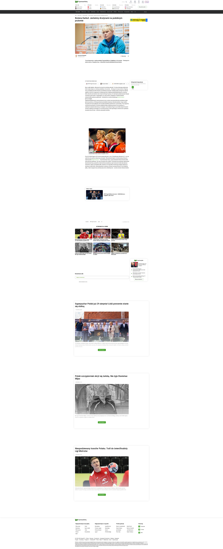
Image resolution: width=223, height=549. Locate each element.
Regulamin (117, 538)
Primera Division (98, 530)
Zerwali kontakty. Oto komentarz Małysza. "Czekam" (142, 264)
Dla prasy (91, 538)
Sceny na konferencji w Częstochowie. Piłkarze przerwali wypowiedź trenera (139, 269)
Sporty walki (109, 11)
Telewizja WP (92, 539)
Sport (110, 539)
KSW (76, 533)
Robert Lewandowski (120, 526)
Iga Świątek (118, 530)
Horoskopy (81, 539)
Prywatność (96, 538)
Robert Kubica (119, 528)
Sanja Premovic (95, 159)
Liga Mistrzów (108, 526)
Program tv (86, 539)
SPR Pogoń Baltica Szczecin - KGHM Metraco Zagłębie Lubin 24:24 (114, 194)
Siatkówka (93, 11)
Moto (132, 11)
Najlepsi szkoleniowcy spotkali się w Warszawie (119, 254)
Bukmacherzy (103, 11)
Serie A (106, 530)
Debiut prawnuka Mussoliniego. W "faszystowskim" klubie (139, 277)
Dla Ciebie (78, 11)
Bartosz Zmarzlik (130, 528)
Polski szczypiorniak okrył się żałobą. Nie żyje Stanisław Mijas (83, 254)
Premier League (98, 528)
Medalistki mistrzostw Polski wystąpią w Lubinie (101, 254)
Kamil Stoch (129, 526)
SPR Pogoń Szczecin (93, 221)
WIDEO (115, 11)
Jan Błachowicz (130, 530)
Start (76, 15)
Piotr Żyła (118, 531)
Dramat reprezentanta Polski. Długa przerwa (119, 240)
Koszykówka (126, 11)
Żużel (98, 11)
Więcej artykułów (138, 279)
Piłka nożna (83, 11)
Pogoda (76, 539)
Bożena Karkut (85, 15)
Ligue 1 (96, 531)
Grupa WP (83, 538)
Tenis (88, 11)
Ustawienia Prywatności (105, 538)
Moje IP (101, 539)
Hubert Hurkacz (130, 531)
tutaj (97, 546)
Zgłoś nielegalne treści (83, 281)
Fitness (77, 531)
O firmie (87, 538)
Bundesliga (107, 528)
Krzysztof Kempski (82, 55)
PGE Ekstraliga (108, 531)
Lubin (99, 221)
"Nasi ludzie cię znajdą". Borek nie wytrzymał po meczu (139, 273)
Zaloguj (146, 1)
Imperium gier (115, 539)
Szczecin (87, 221)
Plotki (97, 539)
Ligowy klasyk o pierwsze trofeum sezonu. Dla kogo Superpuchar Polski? (101, 240)
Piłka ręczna (120, 11)
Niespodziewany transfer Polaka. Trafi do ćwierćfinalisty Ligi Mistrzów (83, 240)
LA (135, 11)
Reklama (112, 538)
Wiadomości (105, 539)
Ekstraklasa (97, 526)
